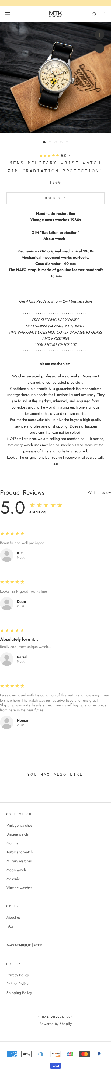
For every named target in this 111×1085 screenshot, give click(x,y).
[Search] (94, 14)
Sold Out (55, 198)
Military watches (19, 861)
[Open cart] (104, 14)
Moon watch (16, 870)
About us (13, 917)
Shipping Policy (19, 992)
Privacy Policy (17, 975)
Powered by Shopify (55, 1023)
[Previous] (34, 142)
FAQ (9, 926)
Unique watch (17, 834)
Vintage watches (19, 825)
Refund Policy (17, 984)
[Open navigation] (7, 14)
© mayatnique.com (55, 1016)
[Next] (77, 142)
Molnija (12, 843)
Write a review (99, 492)
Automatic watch (19, 852)
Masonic (13, 879)
